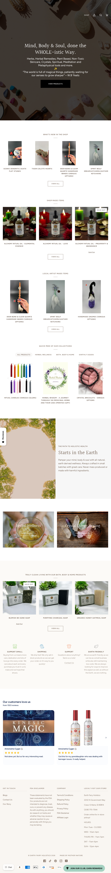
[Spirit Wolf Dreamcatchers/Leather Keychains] (96, 153)
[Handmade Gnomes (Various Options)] (91, 296)
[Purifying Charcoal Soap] (55, 598)
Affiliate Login (62, 817)
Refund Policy (62, 804)
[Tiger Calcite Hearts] (42, 153)
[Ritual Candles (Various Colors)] (20, 378)
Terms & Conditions (65, 795)
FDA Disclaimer (63, 813)
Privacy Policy (62, 808)
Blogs (5, 795)
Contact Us (69, 663)
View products (55, 84)
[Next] (102, 378)
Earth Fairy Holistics (40, 855)
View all (55, 184)
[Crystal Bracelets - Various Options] (91, 378)
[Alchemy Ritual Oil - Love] (55, 223)
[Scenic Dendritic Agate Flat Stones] (15, 153)
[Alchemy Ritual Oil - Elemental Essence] (19, 223)
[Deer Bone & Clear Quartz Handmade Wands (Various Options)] (69, 153)
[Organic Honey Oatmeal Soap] (91, 598)
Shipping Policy (63, 800)
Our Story (7, 804)
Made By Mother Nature (71, 855)
